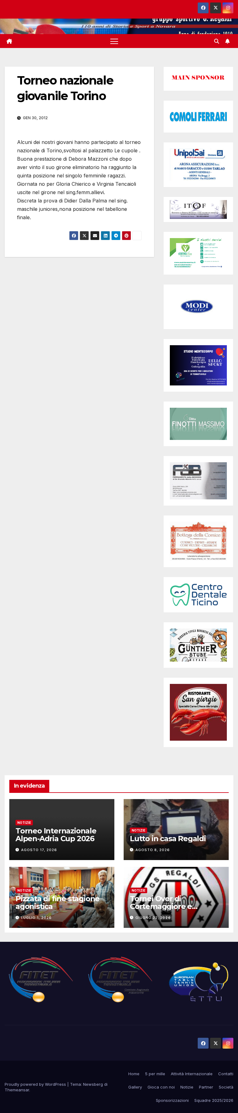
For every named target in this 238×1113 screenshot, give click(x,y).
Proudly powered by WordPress (36, 1084)
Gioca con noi (161, 1087)
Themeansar (17, 1089)
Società (226, 1087)
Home (133, 1073)
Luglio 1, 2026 (36, 917)
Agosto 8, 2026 (152, 850)
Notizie (24, 822)
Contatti (225, 1073)
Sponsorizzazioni (172, 1100)
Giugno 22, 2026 (153, 917)
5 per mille (155, 1073)
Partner (206, 1087)
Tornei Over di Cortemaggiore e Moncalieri (161, 906)
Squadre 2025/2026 (213, 1100)
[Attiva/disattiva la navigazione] (114, 41)
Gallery (135, 1087)
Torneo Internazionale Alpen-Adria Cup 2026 (55, 834)
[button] (216, 41)
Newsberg (93, 1084)
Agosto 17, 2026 (39, 850)
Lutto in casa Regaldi (168, 838)
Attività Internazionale (192, 1073)
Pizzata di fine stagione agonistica (57, 902)
